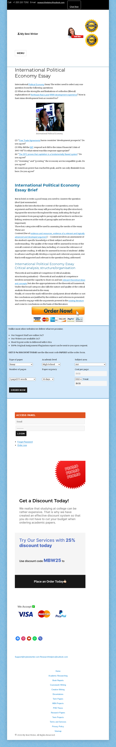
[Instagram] (23, 638)
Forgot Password (25, 442)
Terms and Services (58, 722)
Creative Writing (58, 690)
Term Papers (58, 699)
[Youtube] (29, 638)
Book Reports (58, 680)
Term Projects (58, 717)
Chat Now (74, 6)
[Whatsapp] (34, 638)
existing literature (76, 300)
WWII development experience (63, 95)
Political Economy (36, 84)
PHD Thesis (58, 708)
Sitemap (58, 731)
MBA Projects (58, 703)
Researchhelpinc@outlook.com (54, 657)
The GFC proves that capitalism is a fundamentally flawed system (48, 154)
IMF (31, 147)
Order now (22, 445)
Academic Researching (58, 676)
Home (58, 671)
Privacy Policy (58, 726)
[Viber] (40, 638)
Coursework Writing (58, 685)
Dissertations (58, 694)
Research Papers (58, 713)
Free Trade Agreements (29, 140)
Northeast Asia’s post (40, 95)
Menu (20, 53)
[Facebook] (18, 638)
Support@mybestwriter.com (27, 657)
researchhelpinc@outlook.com (51, 2)
